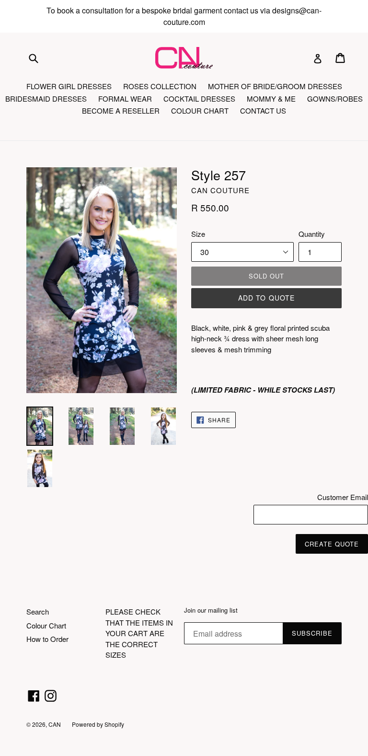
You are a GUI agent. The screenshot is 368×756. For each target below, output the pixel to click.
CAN (55, 724)
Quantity (312, 234)
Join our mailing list (211, 610)
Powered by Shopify (98, 724)
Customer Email (342, 497)
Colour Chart (46, 625)
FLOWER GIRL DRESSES (69, 86)
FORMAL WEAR (125, 98)
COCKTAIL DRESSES (199, 98)
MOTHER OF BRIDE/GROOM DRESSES (275, 86)
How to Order (47, 639)
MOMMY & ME (271, 98)
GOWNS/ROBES (335, 98)
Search (37, 611)
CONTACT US (263, 110)
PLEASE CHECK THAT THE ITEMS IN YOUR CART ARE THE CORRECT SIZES (139, 633)
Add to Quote (266, 297)
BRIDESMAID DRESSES (46, 98)
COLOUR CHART (200, 110)
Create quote (332, 543)
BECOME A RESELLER (121, 110)
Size (198, 234)
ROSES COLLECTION (159, 86)
